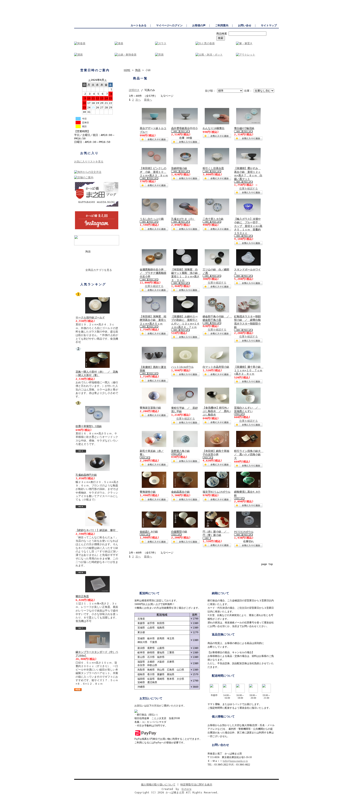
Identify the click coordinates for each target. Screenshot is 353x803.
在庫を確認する (248, 188)
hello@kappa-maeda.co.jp (235, 761)
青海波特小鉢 (148, 491)
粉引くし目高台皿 (213, 168)
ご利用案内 (221, 25)
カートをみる (138, 25)
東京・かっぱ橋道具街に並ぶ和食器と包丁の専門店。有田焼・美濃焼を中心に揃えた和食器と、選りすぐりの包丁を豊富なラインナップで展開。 (199, 2)
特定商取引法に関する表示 (196, 784)
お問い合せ (244, 25)
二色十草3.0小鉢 (213, 218)
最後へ (148, 99)
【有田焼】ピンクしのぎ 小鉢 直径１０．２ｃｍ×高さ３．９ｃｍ (154, 172)
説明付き (134, 90)
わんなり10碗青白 (214, 128)
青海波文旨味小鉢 (150, 407)
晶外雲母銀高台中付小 (184, 128)
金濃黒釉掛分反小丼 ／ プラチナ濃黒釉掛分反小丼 (153, 273)
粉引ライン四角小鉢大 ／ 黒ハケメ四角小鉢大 (248, 454)
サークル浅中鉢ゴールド (90, 317)
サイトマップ (269, 25)
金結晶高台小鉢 (180, 491)
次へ (138, 99)
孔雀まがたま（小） (183, 218)
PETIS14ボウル (244, 531)
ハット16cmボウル (182, 366)
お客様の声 (199, 25)
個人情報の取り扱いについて (158, 784)
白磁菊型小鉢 (179, 531)
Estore (186, 789)
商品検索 (221, 33)
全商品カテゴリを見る (98, 269)
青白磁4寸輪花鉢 (244, 128)
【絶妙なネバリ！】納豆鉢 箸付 (97, 530)
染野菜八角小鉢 (180, 451)
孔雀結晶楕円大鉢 (86, 474)
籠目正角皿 (82, 596)
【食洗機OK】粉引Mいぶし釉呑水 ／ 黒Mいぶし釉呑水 (217, 411)
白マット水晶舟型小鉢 (216, 366)
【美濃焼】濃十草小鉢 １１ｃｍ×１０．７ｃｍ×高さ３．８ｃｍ (248, 370)
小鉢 (86, 258)
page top (267, 564)
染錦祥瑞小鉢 (179, 168)
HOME (127, 70)
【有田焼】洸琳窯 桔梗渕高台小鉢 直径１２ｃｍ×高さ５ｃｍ (153, 320)
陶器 (88, 251)
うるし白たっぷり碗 (152, 218)
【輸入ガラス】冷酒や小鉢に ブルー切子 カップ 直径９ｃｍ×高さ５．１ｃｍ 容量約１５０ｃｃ (248, 226)
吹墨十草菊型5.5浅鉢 (89, 426)
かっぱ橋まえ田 (83, 2)
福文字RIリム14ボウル (216, 491)
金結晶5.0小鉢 (149, 531)
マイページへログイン (169, 25)
